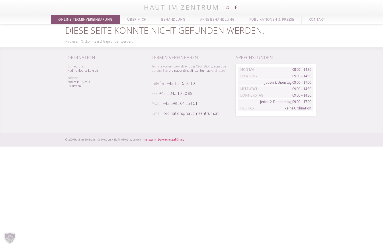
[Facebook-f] (235, 7)
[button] (10, 238)
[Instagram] (227, 7)
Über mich (137, 19)
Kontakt (317, 19)
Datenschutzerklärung (171, 139)
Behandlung (173, 19)
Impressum (149, 139)
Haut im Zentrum (181, 7)
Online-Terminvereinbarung (85, 19)
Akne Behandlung (217, 19)
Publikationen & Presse (271, 19)
